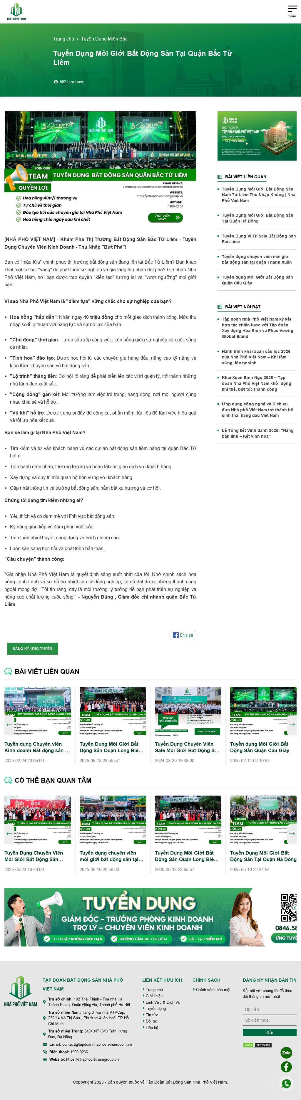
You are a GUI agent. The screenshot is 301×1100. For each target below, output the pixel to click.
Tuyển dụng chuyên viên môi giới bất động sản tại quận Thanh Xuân (257, 259)
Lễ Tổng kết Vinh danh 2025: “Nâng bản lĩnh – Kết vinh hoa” (258, 433)
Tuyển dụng (155, 1008)
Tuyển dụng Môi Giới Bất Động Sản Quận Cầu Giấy (257, 280)
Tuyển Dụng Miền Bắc (104, 38)
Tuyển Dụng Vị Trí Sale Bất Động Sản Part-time (259, 239)
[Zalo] (286, 1053)
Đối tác (151, 1021)
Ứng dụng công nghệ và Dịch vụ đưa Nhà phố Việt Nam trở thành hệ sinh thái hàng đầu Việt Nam (257, 410)
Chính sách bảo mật (212, 990)
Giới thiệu (154, 996)
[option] (37, 725)
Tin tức (151, 1015)
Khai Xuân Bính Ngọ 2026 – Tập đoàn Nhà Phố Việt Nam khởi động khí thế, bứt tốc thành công (256, 383)
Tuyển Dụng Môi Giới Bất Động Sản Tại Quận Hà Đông (257, 218)
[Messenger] (286, 1067)
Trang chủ (63, 38)
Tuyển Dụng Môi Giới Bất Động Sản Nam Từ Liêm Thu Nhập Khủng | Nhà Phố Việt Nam (258, 195)
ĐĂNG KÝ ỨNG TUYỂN (32, 648)
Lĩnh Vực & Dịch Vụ (162, 1002)
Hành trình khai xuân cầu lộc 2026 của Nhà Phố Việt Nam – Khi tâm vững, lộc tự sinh (256, 357)
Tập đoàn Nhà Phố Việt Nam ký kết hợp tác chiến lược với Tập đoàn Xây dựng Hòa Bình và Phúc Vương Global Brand (257, 328)
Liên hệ (151, 1027)
